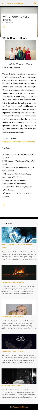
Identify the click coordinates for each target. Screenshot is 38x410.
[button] (3, 26)
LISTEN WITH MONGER (14, 3)
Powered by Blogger (20, 407)
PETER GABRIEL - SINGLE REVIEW (12, 317)
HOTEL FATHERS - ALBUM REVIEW (13, 282)
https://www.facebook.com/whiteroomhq (18, 142)
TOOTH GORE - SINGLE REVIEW (12, 386)
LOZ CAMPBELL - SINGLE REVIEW (12, 351)
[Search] (35, 3)
